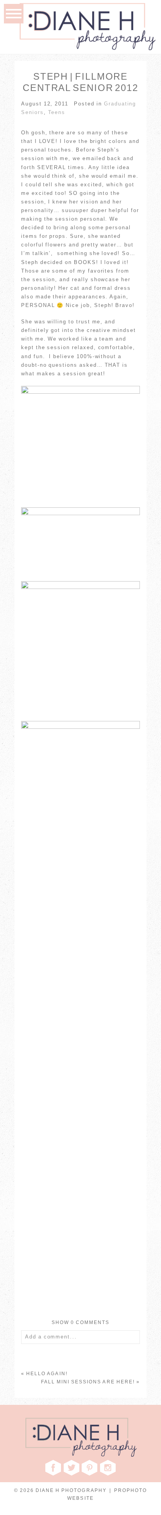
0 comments (81, 1322)
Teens (57, 112)
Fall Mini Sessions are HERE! (88, 1382)
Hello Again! (47, 1373)
